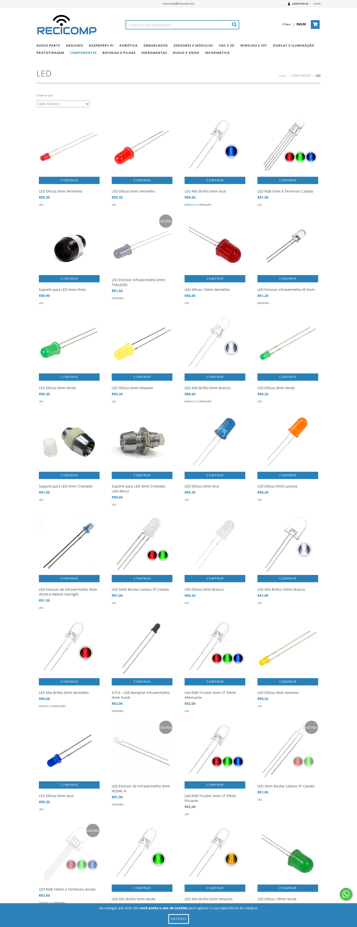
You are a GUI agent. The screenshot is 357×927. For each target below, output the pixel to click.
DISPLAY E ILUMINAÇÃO (293, 45)
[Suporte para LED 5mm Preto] (69, 244)
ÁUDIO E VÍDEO (186, 53)
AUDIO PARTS (48, 45)
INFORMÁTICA (217, 53)
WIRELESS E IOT (253, 45)
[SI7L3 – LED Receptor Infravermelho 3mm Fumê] (142, 647)
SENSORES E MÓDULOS (193, 45)
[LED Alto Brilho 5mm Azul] (215, 146)
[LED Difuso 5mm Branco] (215, 544)
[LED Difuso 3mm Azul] (69, 751)
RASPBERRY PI (101, 45)
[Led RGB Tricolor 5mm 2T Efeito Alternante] (215, 647)
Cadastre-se (300, 3)
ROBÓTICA (128, 45)
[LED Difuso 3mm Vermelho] (69, 146)
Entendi (179, 919)
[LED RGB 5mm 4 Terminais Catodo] (287, 146)
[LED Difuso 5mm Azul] (215, 441)
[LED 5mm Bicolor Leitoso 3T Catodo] (142, 544)
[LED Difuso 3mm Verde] (287, 343)
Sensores (118, 298)
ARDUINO (74, 45)
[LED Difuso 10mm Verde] (287, 854)
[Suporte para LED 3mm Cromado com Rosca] (142, 441)
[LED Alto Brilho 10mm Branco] (287, 544)
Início (282, 76)
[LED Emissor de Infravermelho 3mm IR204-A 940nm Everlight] (69, 544)
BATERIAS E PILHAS (119, 53)
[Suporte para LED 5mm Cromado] (69, 441)
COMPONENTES (83, 53)
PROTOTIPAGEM (50, 53)
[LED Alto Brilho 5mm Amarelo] (215, 854)
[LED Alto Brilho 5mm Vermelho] (69, 647)
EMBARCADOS (156, 45)
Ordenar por (44, 95)
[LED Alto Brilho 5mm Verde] (142, 854)
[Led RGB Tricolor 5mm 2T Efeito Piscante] (215, 751)
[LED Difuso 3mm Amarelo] (287, 647)
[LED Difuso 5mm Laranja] (287, 441)
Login (317, 3)
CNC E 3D (227, 45)
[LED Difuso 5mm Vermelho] (142, 146)
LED (41, 204)
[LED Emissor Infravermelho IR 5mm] (287, 244)
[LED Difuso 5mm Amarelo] (142, 343)
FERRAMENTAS (154, 53)
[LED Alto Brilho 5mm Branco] (215, 343)
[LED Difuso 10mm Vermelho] (215, 244)
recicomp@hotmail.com (178, 3)
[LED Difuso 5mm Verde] (69, 343)
